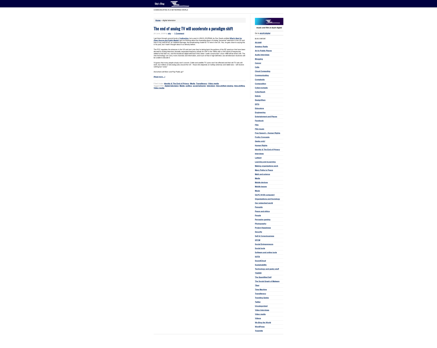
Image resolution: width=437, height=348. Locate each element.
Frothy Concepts (262, 137)
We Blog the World (263, 322)
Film (257, 124)
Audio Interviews (262, 54)
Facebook (259, 120)
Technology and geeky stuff (267, 269)
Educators (259, 108)
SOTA (257, 256)
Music (257, 190)
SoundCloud (260, 260)
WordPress (260, 326)
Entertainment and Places (266, 116)
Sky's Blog (159, 3)
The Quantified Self (263, 277)
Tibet (257, 285)
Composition (260, 83)
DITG (257, 104)
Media (192, 83)
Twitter (258, 302)
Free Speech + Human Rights (267, 133)
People (258, 215)
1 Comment (179, 33)
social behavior (199, 85)
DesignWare (260, 100)
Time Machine (261, 289)
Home (158, 20)
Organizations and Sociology (267, 199)
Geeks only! (260, 141)
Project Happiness (263, 227)
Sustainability (261, 264)
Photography (260, 223)
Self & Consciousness (264, 236)
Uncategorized (261, 306)
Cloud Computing (262, 71)
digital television (172, 85)
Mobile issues (261, 186)
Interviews (259, 153)
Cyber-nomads (261, 87)
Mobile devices (261, 182)
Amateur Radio (261, 46)
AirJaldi (258, 42)
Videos (258, 318)
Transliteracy (201, 83)
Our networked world (264, 203)
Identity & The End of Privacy (176, 83)
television (211, 85)
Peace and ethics (262, 211)
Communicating (262, 75)
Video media (213, 83)
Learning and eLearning (265, 161)
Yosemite (259, 330)
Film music (259, 129)
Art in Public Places (263, 50)
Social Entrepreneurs (264, 244)
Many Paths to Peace (264, 170)
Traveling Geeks (262, 297)
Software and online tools (266, 252)
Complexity (260, 79)
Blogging (259, 59)
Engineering (260, 112)
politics (189, 85)
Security (258, 231)
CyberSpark (260, 91)
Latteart (258, 157)
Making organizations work (266, 166)
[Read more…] (159, 76)
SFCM (257, 240)
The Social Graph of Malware (267, 281)
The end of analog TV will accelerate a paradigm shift (193, 28)
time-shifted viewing (224, 85)
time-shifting (239, 85)
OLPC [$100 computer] (264, 194)
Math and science (262, 174)
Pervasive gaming (262, 219)
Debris (258, 96)
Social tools (260, 248)
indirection (184, 38)
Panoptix (259, 207)
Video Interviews (262, 310)
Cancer (258, 63)
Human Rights (261, 145)
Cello (257, 67)
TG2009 (258, 273)
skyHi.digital (265, 33)
